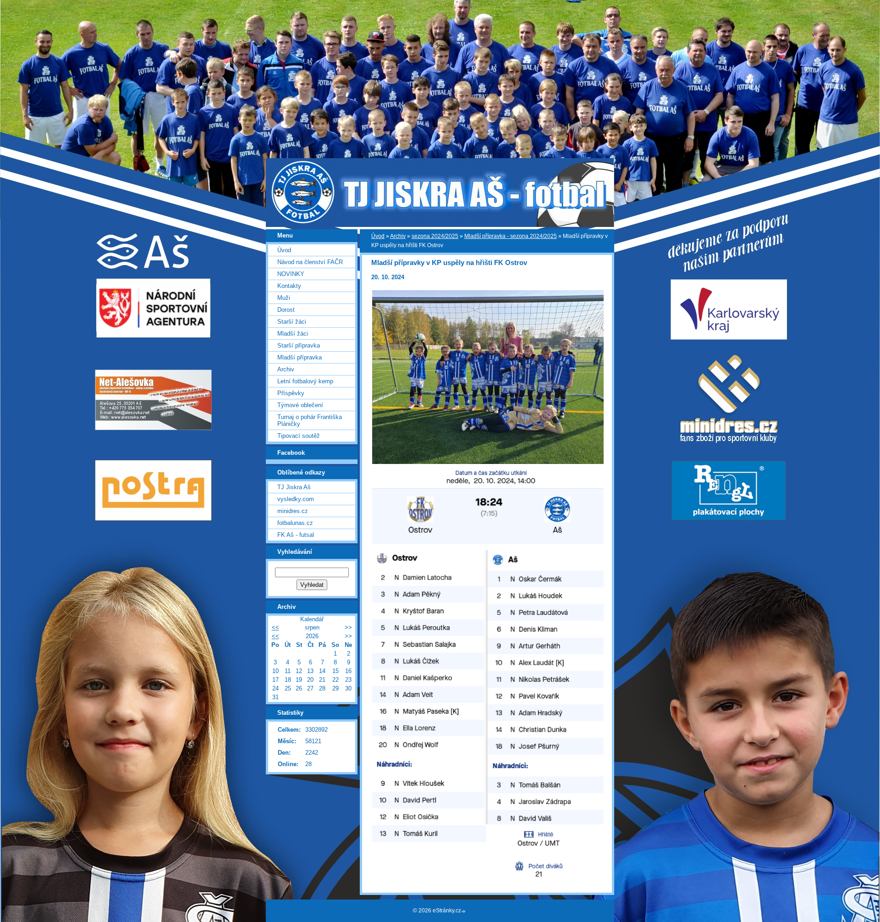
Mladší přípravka (299, 357)
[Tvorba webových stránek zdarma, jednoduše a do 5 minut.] (464, 911)
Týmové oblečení (300, 405)
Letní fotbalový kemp (305, 381)
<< (275, 627)
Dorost (286, 309)
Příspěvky (290, 393)
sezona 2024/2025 (435, 236)
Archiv (398, 236)
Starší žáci (291, 321)
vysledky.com (295, 499)
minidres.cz (292, 511)
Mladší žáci (292, 333)
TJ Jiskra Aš (294, 487)
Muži (283, 297)
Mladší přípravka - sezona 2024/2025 (510, 236)
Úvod (378, 236)
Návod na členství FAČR (310, 262)
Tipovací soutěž (298, 435)
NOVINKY (290, 274)
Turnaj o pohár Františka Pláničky (309, 420)
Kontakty (289, 285)
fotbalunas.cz (295, 522)
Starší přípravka (298, 345)
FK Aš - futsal (295, 534)
